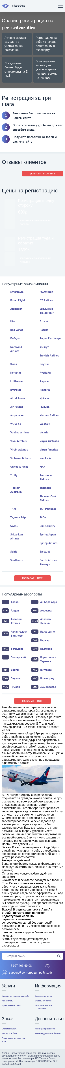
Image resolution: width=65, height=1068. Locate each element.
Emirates (15, 389)
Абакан (15, 602)
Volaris (44, 432)
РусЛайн (45, 372)
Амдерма (42, 610)
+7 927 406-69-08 (20, 965)
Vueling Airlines (19, 432)
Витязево (42, 670)
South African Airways (48, 562)
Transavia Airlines (46, 477)
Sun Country (47, 526)
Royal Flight (17, 300)
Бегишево (13, 648)
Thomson (45, 487)
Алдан (11, 610)
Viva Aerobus (18, 441)
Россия (44, 330)
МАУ (42, 466)
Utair (13, 321)
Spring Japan (48, 534)
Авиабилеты (7, 1000)
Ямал (13, 364)
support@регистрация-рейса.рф (30, 972)
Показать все (32, 578)
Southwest (17, 560)
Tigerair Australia (16, 489)
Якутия (44, 364)
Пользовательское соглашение (43, 1007)
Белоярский (18, 657)
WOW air (15, 424)
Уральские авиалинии (47, 310)
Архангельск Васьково (15, 633)
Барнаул (42, 640)
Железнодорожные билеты (47, 1033)
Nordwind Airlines (16, 349)
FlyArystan (46, 291)
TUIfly (13, 475)
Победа (15, 338)
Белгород (42, 648)
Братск (11, 670)
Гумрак (11, 687)
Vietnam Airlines (20, 458)
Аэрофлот (16, 308)
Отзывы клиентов (43, 1000)
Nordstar (15, 372)
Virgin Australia (49, 441)
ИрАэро (44, 398)
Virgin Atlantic (19, 449)
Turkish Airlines (49, 355)
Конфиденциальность (45, 1028)
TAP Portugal (48, 509)
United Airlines (19, 466)
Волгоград (43, 678)
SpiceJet (45, 551)
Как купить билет (10, 1033)
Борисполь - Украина (44, 659)
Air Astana (16, 407)
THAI (13, 509)
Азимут (44, 347)
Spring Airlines (48, 543)
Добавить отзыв (42, 173)
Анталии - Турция (14, 621)
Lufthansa (16, 381)
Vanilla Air (46, 458)
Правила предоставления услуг (13, 1039)
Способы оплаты (9, 1028)
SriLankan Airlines (16, 536)
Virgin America (49, 449)
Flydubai (45, 407)
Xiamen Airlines (49, 415)
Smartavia (16, 291)
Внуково (12, 678)
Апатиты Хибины (41, 621)
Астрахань (17, 415)
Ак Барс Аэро (48, 602)
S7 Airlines (46, 300)
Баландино (44, 631)
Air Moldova (17, 398)
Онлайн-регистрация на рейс (15, 996)
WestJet (45, 424)
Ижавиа (45, 389)
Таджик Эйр (18, 517)
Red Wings (16, 330)
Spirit (13, 551)
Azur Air (45, 321)
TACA (43, 517)
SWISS (14, 526)
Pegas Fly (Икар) (50, 338)
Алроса (44, 381)
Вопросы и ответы (43, 996)
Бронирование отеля (11, 1005)
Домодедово (44, 687)
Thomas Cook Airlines (48, 498)
